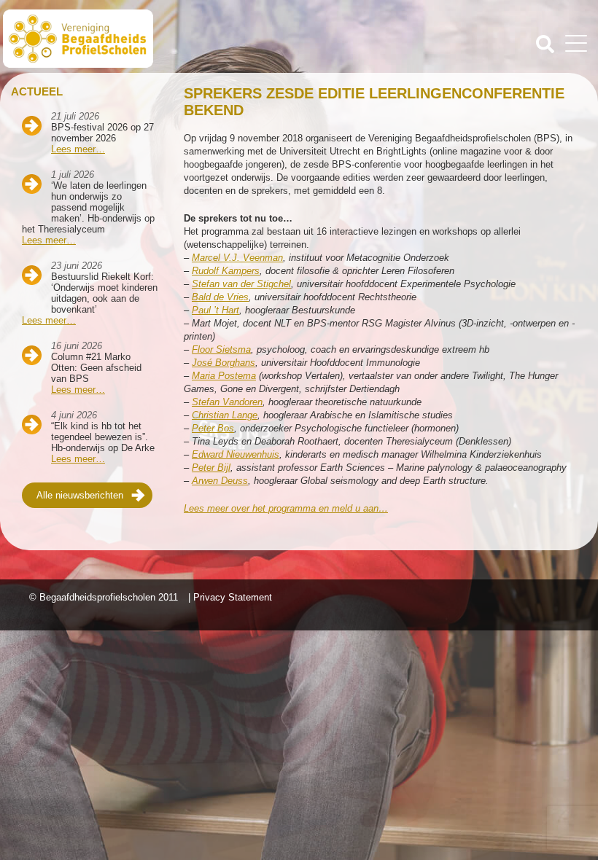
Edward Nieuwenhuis (235, 454)
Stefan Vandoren (227, 401)
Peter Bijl (211, 467)
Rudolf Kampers (226, 270)
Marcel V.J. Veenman (237, 257)
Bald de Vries (220, 297)
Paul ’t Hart (215, 310)
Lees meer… (78, 149)
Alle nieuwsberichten (79, 495)
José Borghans (223, 362)
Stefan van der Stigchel (241, 283)
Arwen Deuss (220, 480)
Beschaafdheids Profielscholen (152, 38)
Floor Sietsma (221, 349)
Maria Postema (224, 375)
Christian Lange (224, 415)
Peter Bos (213, 428)
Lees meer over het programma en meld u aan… (286, 508)
